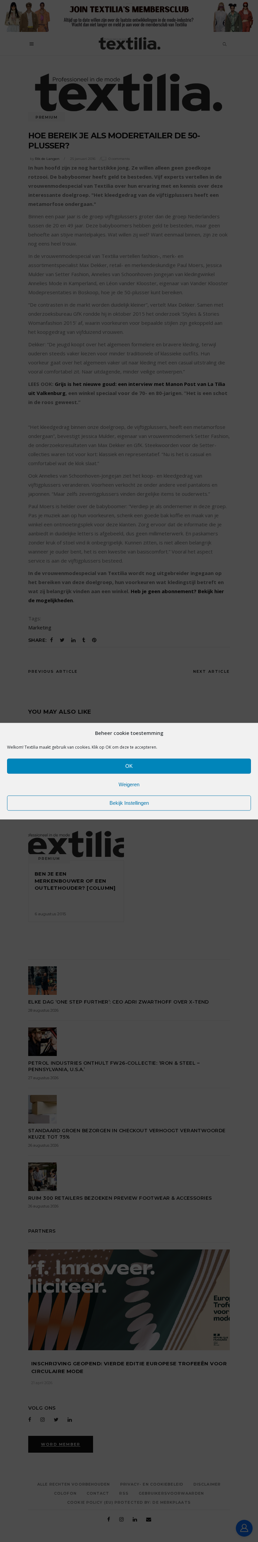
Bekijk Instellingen (129, 803)
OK (129, 766)
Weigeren (129, 784)
